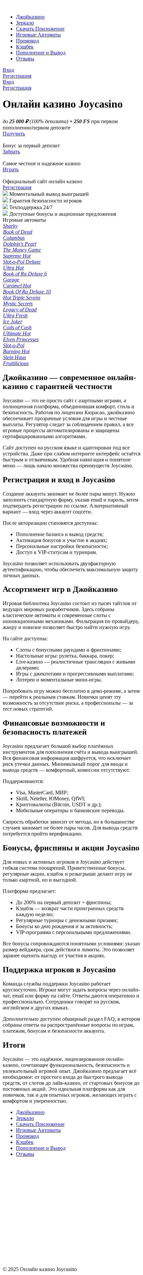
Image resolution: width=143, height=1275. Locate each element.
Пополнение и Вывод (41, 52)
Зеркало (25, 23)
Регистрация (17, 187)
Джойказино (30, 17)
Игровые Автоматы (38, 35)
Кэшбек (25, 46)
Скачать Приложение (40, 29)
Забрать (11, 151)
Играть (11, 169)
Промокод (27, 40)
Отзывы (25, 58)
